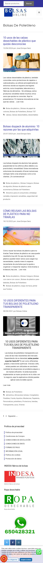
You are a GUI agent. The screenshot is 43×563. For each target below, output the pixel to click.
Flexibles (6, 398)
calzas (8, 115)
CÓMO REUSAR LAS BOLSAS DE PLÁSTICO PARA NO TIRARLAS (19, 214)
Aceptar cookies (26, 559)
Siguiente (13, 416)
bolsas (26, 395)
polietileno (18, 401)
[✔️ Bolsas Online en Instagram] (18, 542)
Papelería (35, 398)
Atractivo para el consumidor (17, 193)
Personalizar (8, 401)
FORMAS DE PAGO (13, 447)
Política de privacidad (14, 432)
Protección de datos (14, 459)
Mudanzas (27, 398)
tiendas (34, 401)
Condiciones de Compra (15, 436)
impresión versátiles (18, 196)
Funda (13, 398)
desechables (33, 115)
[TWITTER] (6, 542)
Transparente (8, 405)
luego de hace (26, 286)
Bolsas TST (31, 111)
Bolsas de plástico (13, 286)
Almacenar (19, 395)
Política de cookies (13, 455)
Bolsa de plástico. (13, 108)
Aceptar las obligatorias (10, 559)
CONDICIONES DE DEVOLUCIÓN (18, 440)
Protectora (26, 401)
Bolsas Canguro (27, 183)
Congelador (34, 395)
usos (16, 405)
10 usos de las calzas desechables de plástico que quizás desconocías (19, 41)
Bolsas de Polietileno (18, 111)
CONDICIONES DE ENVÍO (15, 444)
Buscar (29, 3)
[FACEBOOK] (12, 542)
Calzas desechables (19, 115)
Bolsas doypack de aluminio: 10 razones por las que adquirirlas (21, 128)
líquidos (19, 398)
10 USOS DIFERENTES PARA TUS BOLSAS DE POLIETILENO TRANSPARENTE (20, 303)
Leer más (20, 102)
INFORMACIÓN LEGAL (14, 451)
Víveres (22, 405)
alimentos (10, 395)
